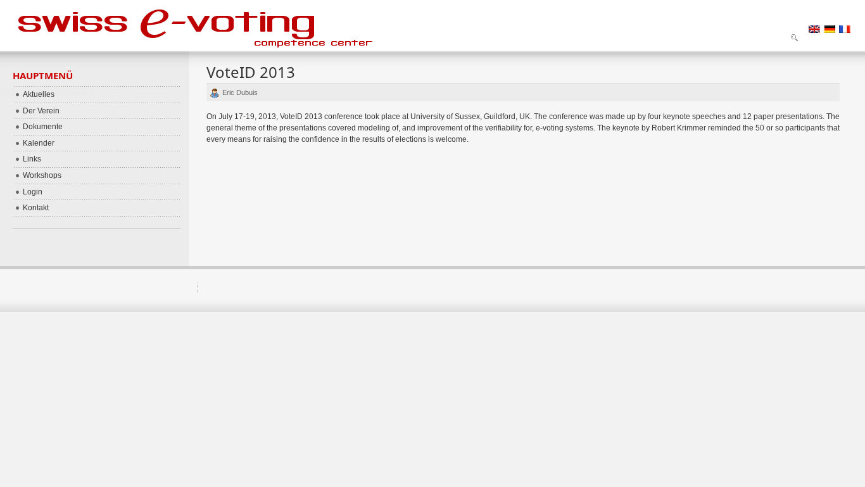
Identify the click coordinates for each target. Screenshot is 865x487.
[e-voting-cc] (206, 25)
